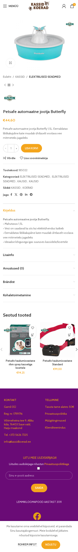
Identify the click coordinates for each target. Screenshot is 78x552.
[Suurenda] (10, 62)
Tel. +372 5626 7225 (16, 435)
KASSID (20, 77)
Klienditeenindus (55, 427)
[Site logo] (39, 5)
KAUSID (22, 181)
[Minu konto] (64, 6)
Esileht (7, 77)
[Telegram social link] (31, 194)
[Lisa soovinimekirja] (32, 327)
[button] (32, 334)
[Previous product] (5, 85)
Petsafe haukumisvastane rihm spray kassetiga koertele (20, 364)
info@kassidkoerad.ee (17, 441)
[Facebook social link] (11, 194)
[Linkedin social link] (26, 194)
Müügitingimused (55, 420)
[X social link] (16, 194)
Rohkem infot (27, 544)
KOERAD (28, 188)
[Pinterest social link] (21, 194)
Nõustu (50, 544)
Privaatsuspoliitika (56, 413)
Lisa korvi (31, 148)
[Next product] (13, 85)
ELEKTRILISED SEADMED (45, 77)
